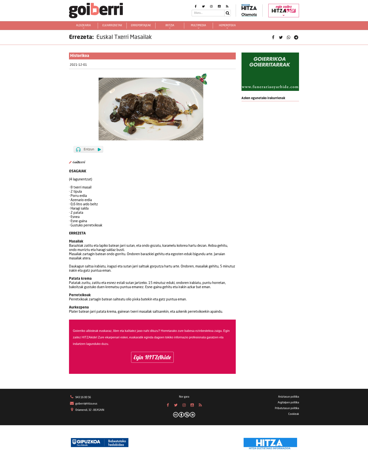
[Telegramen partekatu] (296, 37)
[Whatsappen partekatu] (288, 37)
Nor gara (184, 397)
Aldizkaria (83, 25)
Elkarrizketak (112, 25)
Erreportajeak (141, 25)
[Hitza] (270, 442)
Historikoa (79, 56)
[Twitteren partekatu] (281, 37)
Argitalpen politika (288, 402)
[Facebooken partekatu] (273, 37)
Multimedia (198, 25)
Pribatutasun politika (287, 408)
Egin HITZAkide (152, 357)
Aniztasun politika (288, 397)
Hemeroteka (227, 25)
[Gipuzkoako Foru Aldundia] (99, 442)
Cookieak (293, 414)
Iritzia (169, 25)
